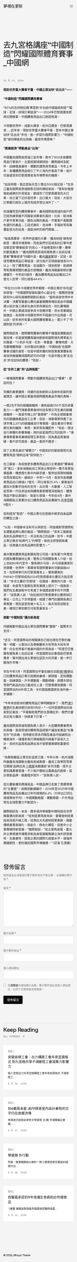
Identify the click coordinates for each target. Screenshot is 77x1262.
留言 (7, 888)
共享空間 (67, 500)
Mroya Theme (22, 1255)
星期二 (11, 1051)
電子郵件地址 (12, 950)
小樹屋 (30, 766)
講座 (48, 256)
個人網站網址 (11, 968)
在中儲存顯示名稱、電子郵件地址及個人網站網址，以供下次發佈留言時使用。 (39, 987)
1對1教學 (64, 671)
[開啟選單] (71, 6)
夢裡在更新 (13, 6)
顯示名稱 (9, 933)
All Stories (11, 1036)
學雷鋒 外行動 (18, 1155)
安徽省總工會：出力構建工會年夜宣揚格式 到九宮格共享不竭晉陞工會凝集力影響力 (38, 1061)
